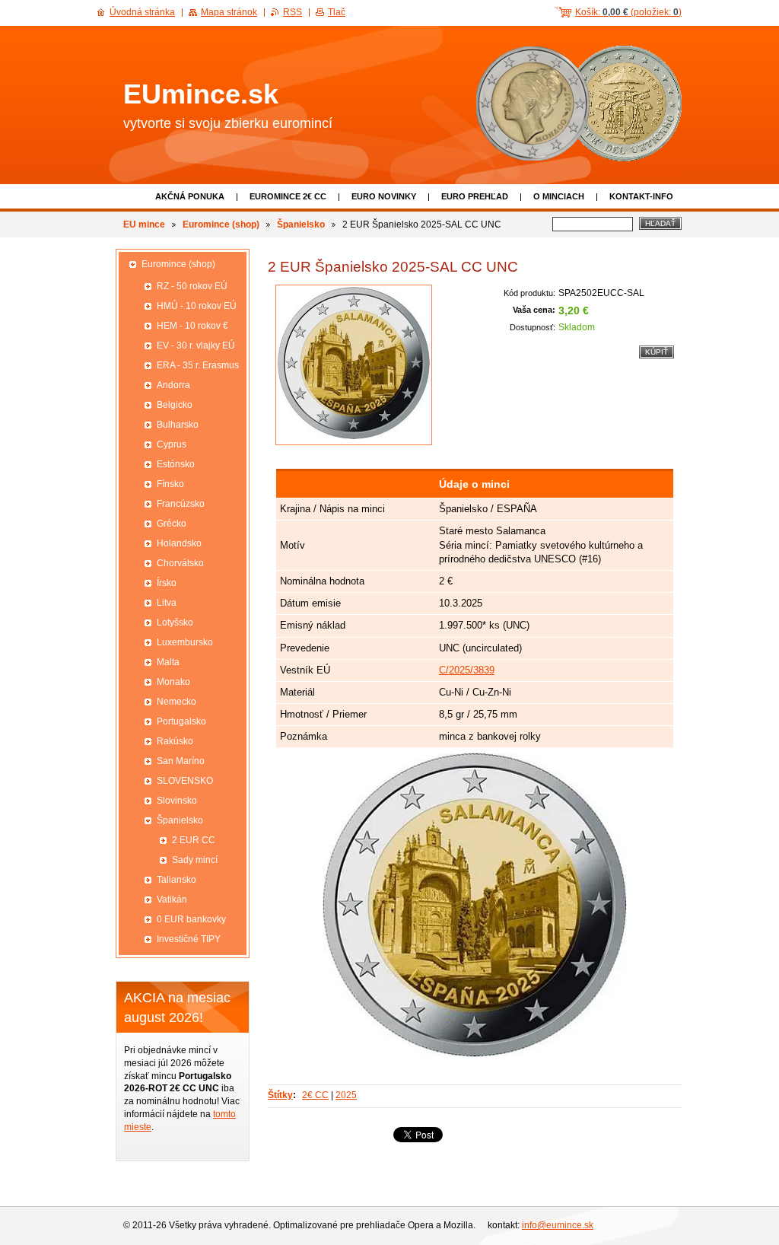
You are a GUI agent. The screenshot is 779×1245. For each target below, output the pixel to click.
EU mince (144, 224)
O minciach (558, 196)
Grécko (171, 523)
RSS (292, 12)
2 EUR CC (193, 840)
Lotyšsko (175, 622)
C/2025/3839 (466, 670)
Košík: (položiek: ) (628, 12)
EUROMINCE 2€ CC (288, 196)
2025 (346, 1095)
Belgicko (174, 405)
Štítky (280, 1095)
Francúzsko (181, 503)
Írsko (166, 583)
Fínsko (170, 484)
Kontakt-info (641, 196)
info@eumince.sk (557, 1225)
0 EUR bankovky (191, 919)
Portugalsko (181, 721)
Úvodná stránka (142, 12)
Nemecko (176, 701)
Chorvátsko (180, 563)
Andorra (173, 385)
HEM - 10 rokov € (192, 325)
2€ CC (315, 1095)
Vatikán (172, 899)
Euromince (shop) (221, 224)
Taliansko (176, 879)
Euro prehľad (474, 196)
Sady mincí (195, 860)
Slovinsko (177, 800)
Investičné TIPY (189, 939)
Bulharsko (178, 424)
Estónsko (176, 464)
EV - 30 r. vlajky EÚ (196, 345)
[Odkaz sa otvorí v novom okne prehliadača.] (353, 365)
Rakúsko (175, 741)
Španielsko (301, 224)
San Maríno (181, 761)
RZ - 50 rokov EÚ (192, 286)
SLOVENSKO (185, 780)
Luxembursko (185, 642)
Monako (173, 682)
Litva (166, 602)
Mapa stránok (229, 12)
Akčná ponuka (189, 196)
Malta (168, 662)
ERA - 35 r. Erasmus (198, 365)
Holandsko (179, 543)
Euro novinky (383, 196)
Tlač (336, 12)
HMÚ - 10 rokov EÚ (197, 306)
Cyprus (171, 444)
